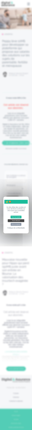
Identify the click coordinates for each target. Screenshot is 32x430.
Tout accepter (16, 217)
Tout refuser (16, 220)
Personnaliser (16, 224)
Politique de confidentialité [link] (16, 228)
